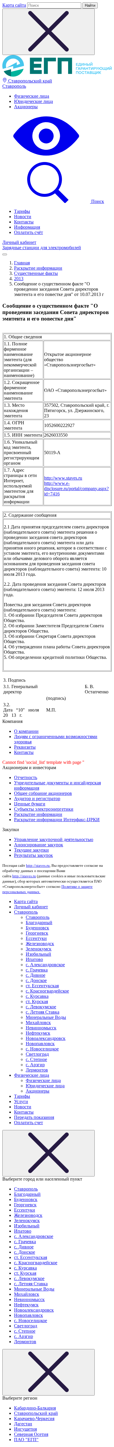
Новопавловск (40, 1043)
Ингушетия (25, 1429)
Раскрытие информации (38, 814)
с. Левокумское (41, 1006)
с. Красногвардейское (47, 990)
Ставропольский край (29, 80)
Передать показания (34, 1117)
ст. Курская (37, 1001)
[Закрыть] (48, 1153)
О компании (26, 731)
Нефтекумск (38, 1033)
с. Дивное (35, 975)
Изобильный (38, 954)
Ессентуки (36, 938)
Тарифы (22, 211)
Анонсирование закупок (38, 844)
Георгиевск (37, 933)
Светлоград (37, 1054)
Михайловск (38, 1022)
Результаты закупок (33, 855)
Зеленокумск (38, 948)
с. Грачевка (37, 969)
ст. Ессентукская (42, 985)
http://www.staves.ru (63, 478)
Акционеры (26, 106)
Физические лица (31, 96)
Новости (22, 216)
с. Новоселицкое (42, 1048)
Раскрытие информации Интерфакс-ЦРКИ (57, 819)
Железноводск (40, 943)
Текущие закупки (31, 849)
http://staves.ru (38, 865)
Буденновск (37, 927)
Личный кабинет (19, 242)
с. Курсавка (37, 996)
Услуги (21, 1101)
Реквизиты (25, 747)
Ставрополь (14, 86)
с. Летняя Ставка (42, 1012)
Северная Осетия (31, 1434)
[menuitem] (63, 96)
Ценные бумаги (29, 803)
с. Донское (36, 980)
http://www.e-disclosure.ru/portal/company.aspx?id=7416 (76, 488)
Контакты (24, 221)
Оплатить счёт (28, 232)
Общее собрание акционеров (43, 793)
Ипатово (34, 959)
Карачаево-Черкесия (34, 1418)
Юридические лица (33, 101)
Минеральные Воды (46, 1017)
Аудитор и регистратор (37, 798)
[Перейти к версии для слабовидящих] (46, 156)
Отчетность (25, 777)
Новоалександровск (45, 1038)
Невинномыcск (41, 1027)
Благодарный (39, 922)
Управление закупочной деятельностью (53, 839)
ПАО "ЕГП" (26, 1439)
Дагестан (23, 1423)
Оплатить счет (28, 1122)
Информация (27, 227)
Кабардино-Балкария (35, 1407)
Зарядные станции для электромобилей (41, 247)
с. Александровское (45, 964)
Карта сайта (14, 5)
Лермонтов (37, 1069)
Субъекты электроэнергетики (43, 809)
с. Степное (36, 1059)
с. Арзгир (35, 1064)
